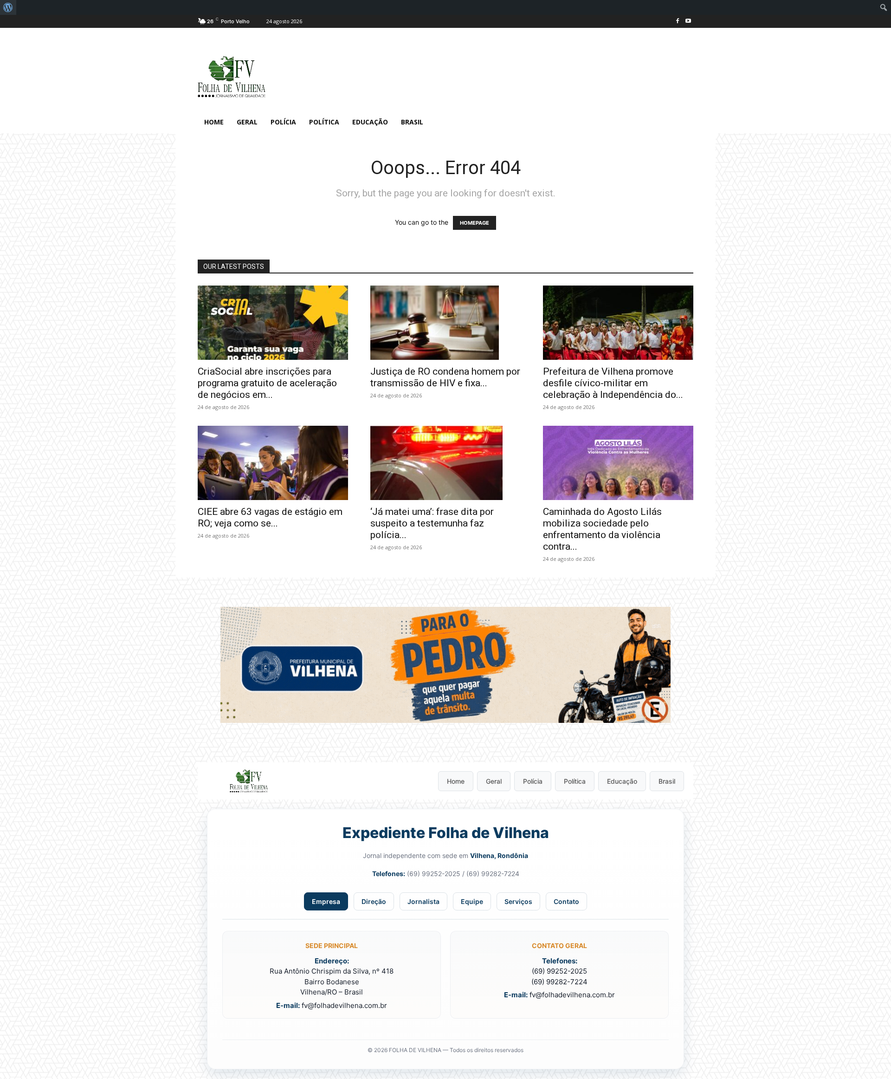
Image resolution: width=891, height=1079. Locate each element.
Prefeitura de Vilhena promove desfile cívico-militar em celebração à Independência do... (613, 383)
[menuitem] (8, 7)
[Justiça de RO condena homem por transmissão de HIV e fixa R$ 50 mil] (445, 323)
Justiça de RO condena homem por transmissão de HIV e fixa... (445, 377)
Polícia (532, 781)
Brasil (667, 781)
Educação (622, 781)
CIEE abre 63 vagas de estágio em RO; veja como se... (270, 517)
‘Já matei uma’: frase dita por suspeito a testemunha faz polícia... (432, 523)
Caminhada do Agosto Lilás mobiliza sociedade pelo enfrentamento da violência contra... (602, 529)
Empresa (326, 901)
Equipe (472, 901)
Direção (374, 901)
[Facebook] (677, 21)
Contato (566, 901)
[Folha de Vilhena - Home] (249, 781)
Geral (494, 781)
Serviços (518, 901)
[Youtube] (688, 21)
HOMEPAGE (474, 223)
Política (575, 781)
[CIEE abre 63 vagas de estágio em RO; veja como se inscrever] (273, 463)
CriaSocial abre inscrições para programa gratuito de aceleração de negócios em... (267, 383)
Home (456, 781)
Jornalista (423, 901)
